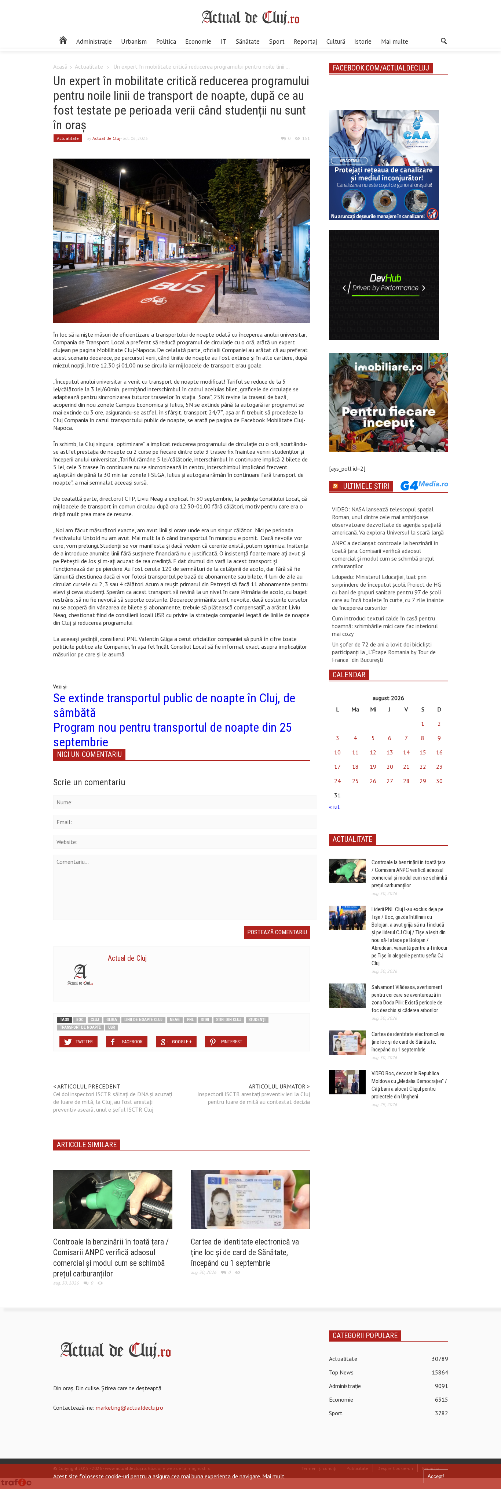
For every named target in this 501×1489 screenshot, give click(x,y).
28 (406, 781)
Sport (277, 41)
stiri (205, 1019)
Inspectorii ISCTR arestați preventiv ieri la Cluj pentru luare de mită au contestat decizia (253, 1097)
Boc (79, 1019)
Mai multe (394, 41)
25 (355, 781)
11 (355, 752)
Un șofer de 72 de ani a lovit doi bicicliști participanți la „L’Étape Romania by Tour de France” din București (384, 652)
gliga (111, 1019)
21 (406, 766)
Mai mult (273, 1476)
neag (175, 1019)
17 (337, 766)
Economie (198, 41)
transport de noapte (80, 1027)
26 (373, 781)
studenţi (257, 1019)
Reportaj (305, 41)
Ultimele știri (366, 486)
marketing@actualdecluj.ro (129, 1407)
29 (423, 781)
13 (390, 752)
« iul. (334, 806)
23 (439, 766)
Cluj (95, 1019)
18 (355, 766)
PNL (190, 1019)
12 (373, 752)
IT (224, 41)
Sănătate (248, 41)
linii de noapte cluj (143, 1019)
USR (111, 1027)
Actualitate (89, 66)
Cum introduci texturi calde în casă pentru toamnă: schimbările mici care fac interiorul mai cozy (385, 626)
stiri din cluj (228, 1019)
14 (406, 752)
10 (337, 752)
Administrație (94, 41)
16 (439, 752)
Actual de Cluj (106, 138)
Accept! (436, 1476)
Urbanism (134, 41)
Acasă (60, 66)
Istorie (363, 41)
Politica (166, 41)
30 (439, 781)
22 (423, 766)
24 (337, 781)
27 (390, 781)
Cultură (335, 41)
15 (423, 752)
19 (373, 766)
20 (390, 766)
